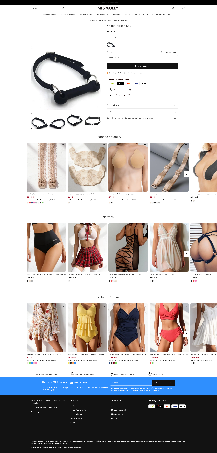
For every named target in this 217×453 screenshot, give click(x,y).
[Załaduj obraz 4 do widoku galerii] (92, 121)
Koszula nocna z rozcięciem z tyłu (162, 274)
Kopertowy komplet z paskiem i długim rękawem (44, 354)
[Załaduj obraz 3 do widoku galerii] (75, 121)
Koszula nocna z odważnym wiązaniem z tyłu (124, 274)
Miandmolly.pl (41, 447)
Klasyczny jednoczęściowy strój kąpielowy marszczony (127, 354)
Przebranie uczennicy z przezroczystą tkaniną (84, 274)
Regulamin (113, 406)
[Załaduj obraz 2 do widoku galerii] (57, 121)
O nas (72, 422)
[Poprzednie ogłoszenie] (32, 2)
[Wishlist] (178, 8)
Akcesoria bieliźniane (120, 20)
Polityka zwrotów (116, 414)
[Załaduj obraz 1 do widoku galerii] (39, 121)
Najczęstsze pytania (78, 410)
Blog (72, 426)
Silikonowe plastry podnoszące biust (121, 194)
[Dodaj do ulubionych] (63, 145)
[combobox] (48, 8)
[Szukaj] (63, 8)
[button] (34, 8)
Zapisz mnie (160, 383)
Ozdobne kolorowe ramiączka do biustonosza (43, 194)
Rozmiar (110, 52)
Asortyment (114, 418)
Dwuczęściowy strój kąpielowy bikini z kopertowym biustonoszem (169, 354)
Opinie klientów (76, 414)
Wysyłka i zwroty (76, 418)
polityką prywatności (121, 390)
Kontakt (73, 406)
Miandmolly (93, 20)
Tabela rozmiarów (170, 52)
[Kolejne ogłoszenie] (184, 2)
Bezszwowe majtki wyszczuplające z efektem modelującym (46, 274)
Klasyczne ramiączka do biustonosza (163, 194)
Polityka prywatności (117, 410)
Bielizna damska (105, 20)
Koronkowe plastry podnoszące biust (81, 194)
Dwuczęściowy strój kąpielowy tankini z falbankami (86, 354)
